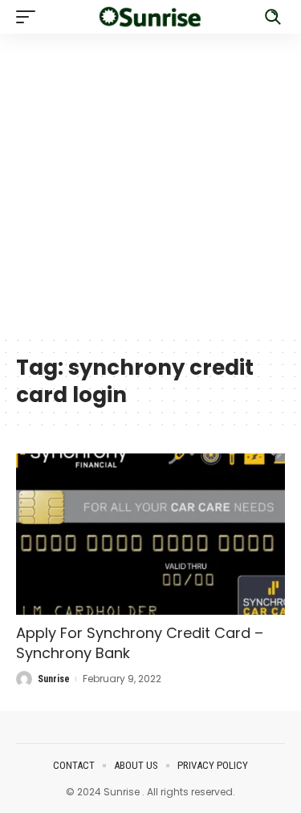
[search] (273, 17)
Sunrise (54, 679)
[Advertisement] (150, 184)
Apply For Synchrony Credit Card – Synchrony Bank (139, 643)
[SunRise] (151, 17)
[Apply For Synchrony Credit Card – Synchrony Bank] (150, 534)
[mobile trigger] (29, 16)
